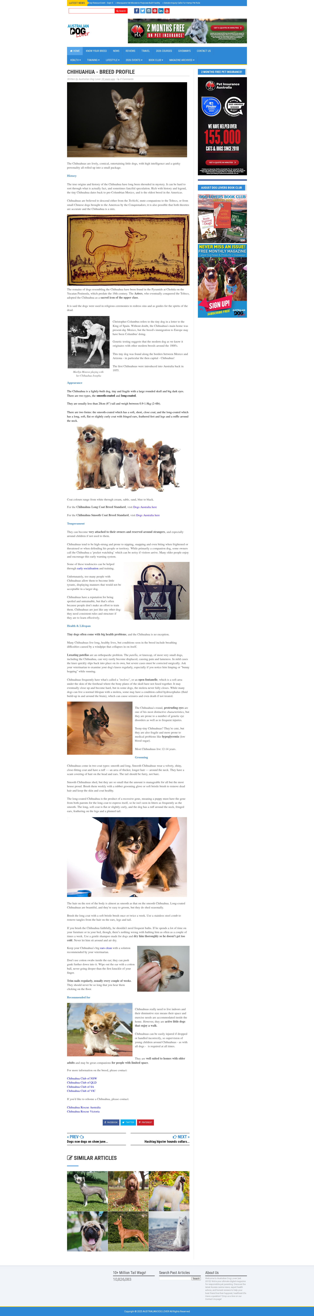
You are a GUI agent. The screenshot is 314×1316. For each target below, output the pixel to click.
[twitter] (142, 10)
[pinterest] (154, 10)
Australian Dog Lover (156, 1311)
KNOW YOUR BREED (96, 50)
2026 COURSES (164, 50)
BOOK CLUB (155, 60)
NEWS (116, 50)
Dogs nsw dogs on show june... (87, 1142)
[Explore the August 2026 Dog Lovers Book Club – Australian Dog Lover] (222, 242)
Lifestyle (112, 60)
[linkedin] (161, 10)
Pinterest (146, 1122)
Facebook (112, 1122)
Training (92, 60)
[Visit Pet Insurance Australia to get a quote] (187, 31)
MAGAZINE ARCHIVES (181, 60)
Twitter (129, 1122)
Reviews (130, 50)
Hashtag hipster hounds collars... (167, 1142)
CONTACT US (204, 50)
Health (74, 60)
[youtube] (167, 10)
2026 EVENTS (133, 60)
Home (76, 50)
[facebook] (136, 10)
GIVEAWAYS (184, 50)
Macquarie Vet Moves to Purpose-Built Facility (137, 3)
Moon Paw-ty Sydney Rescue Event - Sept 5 (92, 3)
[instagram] (148, 10)
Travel (145, 50)
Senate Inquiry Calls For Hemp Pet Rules (181, 3)
